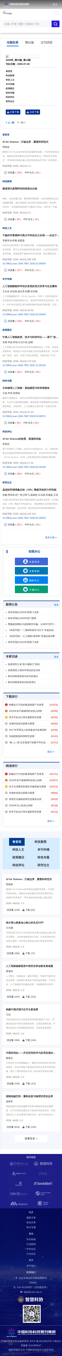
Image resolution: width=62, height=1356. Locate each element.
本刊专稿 (10, 84)
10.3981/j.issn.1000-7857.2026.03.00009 (24, 314)
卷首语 (9, 71)
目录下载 (34, 112)
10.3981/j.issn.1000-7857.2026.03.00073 (24, 416)
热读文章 (31, 1222)
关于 (31, 1260)
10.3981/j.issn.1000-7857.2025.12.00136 (24, 365)
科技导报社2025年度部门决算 (23, 612)
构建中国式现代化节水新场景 (22, 1009)
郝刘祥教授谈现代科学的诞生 (23, 676)
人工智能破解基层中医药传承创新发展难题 (29, 966)
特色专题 (10, 92)
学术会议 (31, 1249)
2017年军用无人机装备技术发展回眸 (26, 730)
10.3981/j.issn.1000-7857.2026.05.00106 (24, 467)
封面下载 (14, 112)
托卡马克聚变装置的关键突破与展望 (26, 786)
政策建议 (10, 88)
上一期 (10, 122)
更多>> (51, 751)
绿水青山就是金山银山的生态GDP (25, 922)
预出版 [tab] (29, 42)
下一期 (20, 122)
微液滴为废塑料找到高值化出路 (19, 188)
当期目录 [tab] (13, 42)
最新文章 (31, 1217)
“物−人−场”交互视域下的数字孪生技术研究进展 (31, 742)
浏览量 (11, 172)
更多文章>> (51, 537)
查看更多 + (31, 1138)
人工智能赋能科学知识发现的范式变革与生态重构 (29, 286)
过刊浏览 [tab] (47, 42)
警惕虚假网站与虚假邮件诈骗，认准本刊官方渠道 (33, 624)
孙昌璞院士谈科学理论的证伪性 (24, 670)
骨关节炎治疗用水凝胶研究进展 (23, 717)
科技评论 (10, 97)
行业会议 (31, 1253)
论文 (31, 1212)
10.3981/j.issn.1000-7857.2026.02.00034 (24, 518)
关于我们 (31, 1266)
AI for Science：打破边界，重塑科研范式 (25, 141)
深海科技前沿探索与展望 (20, 723)
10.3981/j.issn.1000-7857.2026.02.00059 (24, 263)
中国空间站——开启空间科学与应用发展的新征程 (33, 1052)
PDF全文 (29, 172)
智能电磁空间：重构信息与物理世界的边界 (29, 1096)
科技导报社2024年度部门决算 (23, 642)
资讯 (31, 1233)
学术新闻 (31, 1239)
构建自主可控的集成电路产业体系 (25, 704)
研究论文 (10, 101)
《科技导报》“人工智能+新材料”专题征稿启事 (31, 636)
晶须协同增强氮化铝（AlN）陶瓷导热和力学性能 (29, 489)
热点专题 (31, 1227)
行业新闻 (31, 1244)
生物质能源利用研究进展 (20, 736)
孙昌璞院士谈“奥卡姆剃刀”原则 (24, 664)
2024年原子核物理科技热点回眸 (24, 711)
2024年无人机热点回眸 (19, 805)
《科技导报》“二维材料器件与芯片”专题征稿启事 (33, 630)
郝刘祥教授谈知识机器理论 (22, 682)
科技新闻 (10, 75)
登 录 (55, 4)
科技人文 (10, 80)
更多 (56, 604)
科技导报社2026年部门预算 (22, 618)
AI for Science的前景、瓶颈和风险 (21, 438)
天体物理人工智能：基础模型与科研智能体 (26, 387)
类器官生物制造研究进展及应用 (23, 799)
